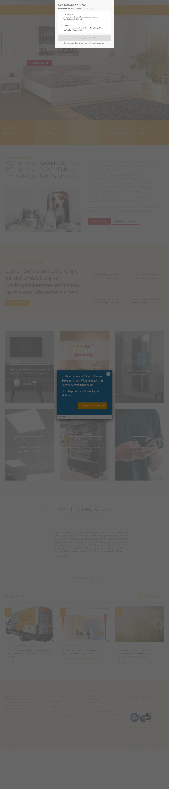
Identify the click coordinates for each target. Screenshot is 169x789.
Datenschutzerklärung (72, 43)
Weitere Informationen (97, 43)
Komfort (83, 27)
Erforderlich (81, 16)
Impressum (84, 43)
